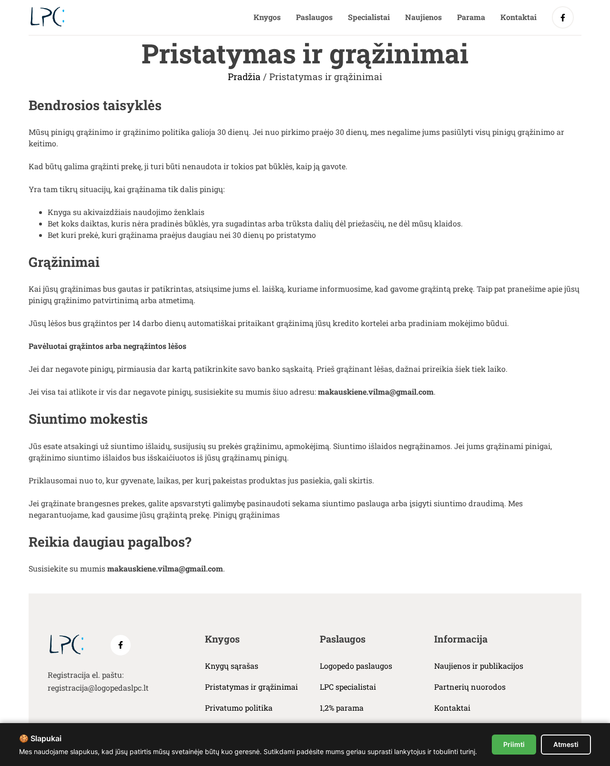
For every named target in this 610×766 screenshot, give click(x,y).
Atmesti (566, 744)
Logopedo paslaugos (356, 666)
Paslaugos (314, 17)
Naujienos (423, 17)
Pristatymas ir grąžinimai (251, 687)
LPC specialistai (348, 687)
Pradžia (244, 76)
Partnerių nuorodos (470, 687)
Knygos (267, 17)
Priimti (514, 744)
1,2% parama (342, 708)
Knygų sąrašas (231, 666)
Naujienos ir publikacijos (478, 666)
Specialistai (369, 17)
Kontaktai (518, 17)
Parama (471, 17)
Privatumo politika (239, 708)
